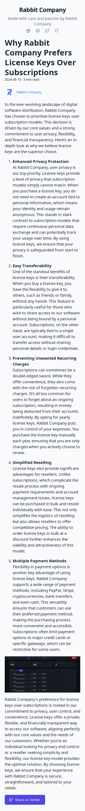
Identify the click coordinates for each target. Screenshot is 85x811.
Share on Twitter (27, 800)
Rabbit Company (29, 92)
